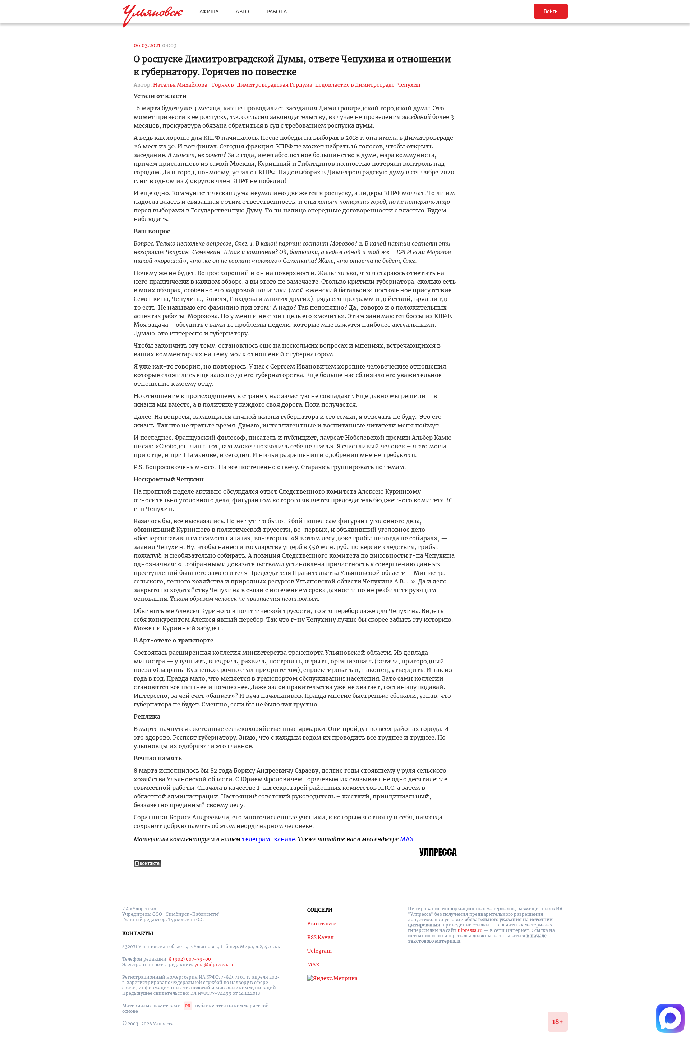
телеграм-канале (268, 839)
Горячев (223, 85)
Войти (551, 11)
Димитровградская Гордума (274, 85)
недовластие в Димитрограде (355, 85)
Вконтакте (321, 923)
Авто (242, 11)
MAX (407, 839)
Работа (277, 11)
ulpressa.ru (470, 930)
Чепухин (408, 85)
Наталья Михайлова (180, 85)
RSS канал (320, 937)
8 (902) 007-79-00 (190, 959)
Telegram (319, 951)
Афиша (208, 11)
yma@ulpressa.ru (213, 964)
